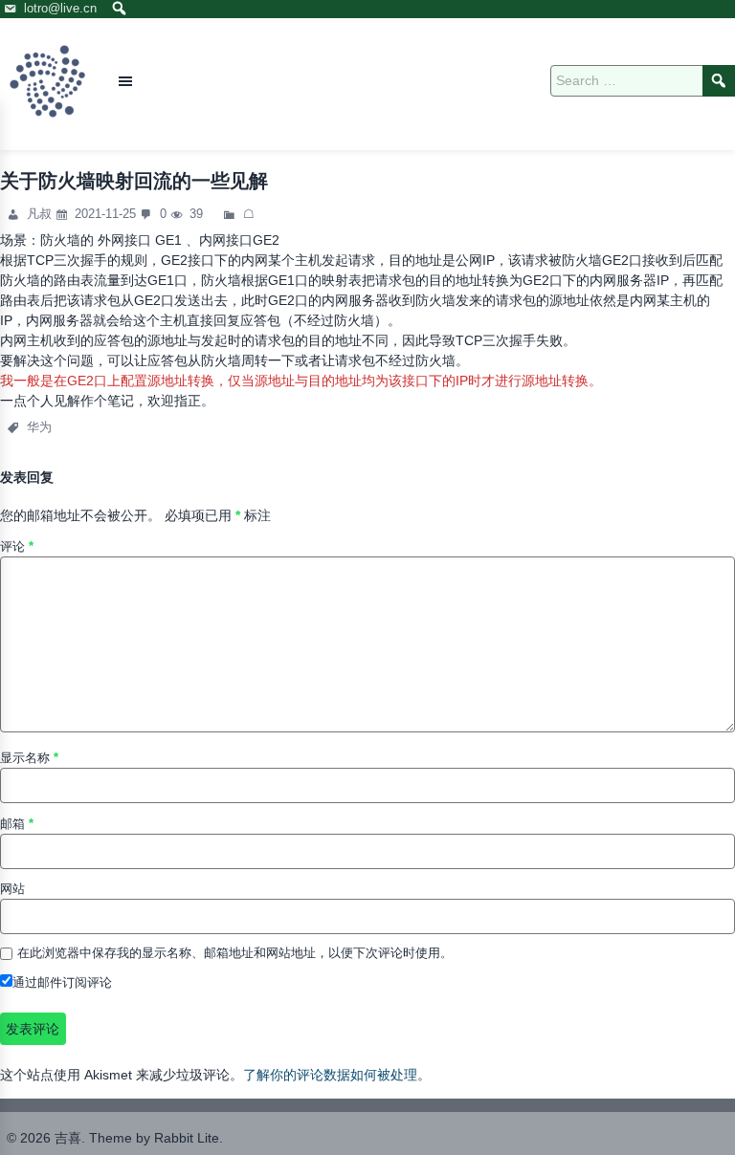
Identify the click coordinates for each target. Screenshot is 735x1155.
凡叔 (41, 214)
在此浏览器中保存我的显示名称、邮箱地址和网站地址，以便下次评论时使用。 (235, 953)
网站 (12, 889)
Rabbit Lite (186, 1137)
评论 (16, 546)
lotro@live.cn (60, 8)
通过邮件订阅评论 (62, 982)
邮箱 (16, 824)
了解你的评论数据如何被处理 (330, 1074)
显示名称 (29, 758)
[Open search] (119, 9)
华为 (39, 427)
